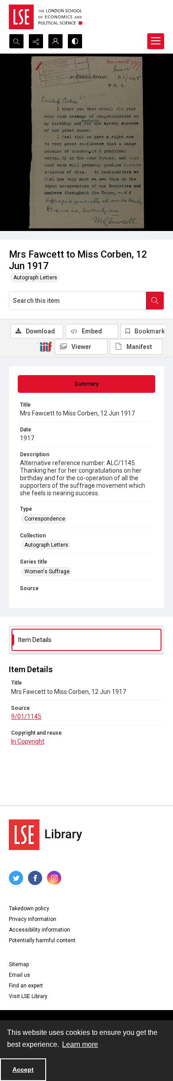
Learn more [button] (80, 1044)
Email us (19, 975)
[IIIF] (46, 346)
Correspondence (44, 519)
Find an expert (26, 986)
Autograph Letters (35, 277)
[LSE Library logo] (45, 834)
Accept (23, 1069)
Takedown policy (29, 908)
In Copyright (27, 741)
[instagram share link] (54, 878)
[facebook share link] (35, 878)
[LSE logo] (45, 16)
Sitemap (19, 964)
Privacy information (32, 919)
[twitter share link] (16, 878)
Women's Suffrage (47, 571)
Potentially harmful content (42, 940)
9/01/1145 (26, 716)
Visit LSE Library (28, 996)
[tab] (86, 384)
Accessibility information (39, 930)
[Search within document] (155, 300)
